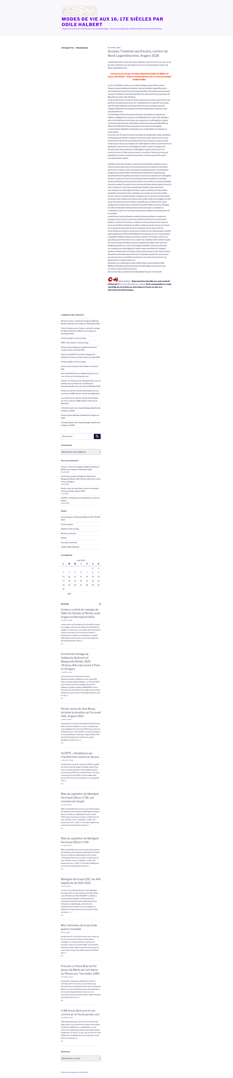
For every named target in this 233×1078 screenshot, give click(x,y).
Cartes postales (67, 524)
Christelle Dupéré (67, 422)
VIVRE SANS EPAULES (70, 547)
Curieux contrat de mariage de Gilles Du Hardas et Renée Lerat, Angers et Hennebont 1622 (80, 331)
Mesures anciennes (68, 533)
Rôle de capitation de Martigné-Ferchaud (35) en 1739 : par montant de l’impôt (80, 797)
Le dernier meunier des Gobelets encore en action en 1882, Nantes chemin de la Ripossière (79, 400)
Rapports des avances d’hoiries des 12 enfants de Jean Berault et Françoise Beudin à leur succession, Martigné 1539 (81, 383)
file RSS (65, 604)
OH (62, 321)
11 (69, 577)
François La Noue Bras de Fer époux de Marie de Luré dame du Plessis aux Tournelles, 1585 (80, 969)
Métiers (64, 538)
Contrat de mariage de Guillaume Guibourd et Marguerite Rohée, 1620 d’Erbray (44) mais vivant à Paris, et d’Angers (81, 479)
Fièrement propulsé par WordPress (74, 1072)
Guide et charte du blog (77, 338)
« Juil (69, 593)
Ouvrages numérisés (69, 542)
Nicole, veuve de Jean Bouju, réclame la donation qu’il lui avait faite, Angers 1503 (81, 712)
